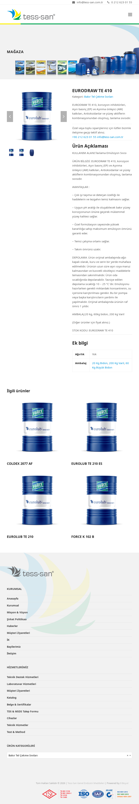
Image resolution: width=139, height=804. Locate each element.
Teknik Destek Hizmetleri (22, 677)
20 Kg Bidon (100, 363)
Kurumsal (13, 605)
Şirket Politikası (17, 619)
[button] (130, 14)
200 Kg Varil (116, 363)
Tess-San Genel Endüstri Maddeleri (86, 783)
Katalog (11, 697)
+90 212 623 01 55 (84, 137)
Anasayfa (12, 598)
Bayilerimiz (14, 646)
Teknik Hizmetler (17, 725)
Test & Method (16, 732)
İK (8, 639)
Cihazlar (12, 718)
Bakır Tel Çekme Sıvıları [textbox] (68, 755)
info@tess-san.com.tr (110, 137)
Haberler (12, 626)
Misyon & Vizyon (17, 612)
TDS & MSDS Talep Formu (22, 711)
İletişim (11, 653)
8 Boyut (124, 783)
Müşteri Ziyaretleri (18, 633)
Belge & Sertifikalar (19, 704)
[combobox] (69, 755)
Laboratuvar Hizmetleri (21, 684)
